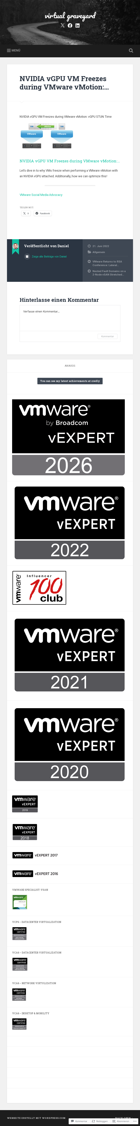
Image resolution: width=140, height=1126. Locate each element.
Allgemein (99, 252)
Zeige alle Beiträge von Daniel (49, 256)
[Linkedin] (77, 25)
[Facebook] (70, 25)
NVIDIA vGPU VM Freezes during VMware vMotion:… (64, 82)
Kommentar (107, 336)
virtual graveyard (70, 15)
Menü (16, 50)
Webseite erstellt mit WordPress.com (36, 1118)
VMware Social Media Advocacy (41, 195)
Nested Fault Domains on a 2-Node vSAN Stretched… (109, 273)
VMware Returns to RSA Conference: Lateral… (107, 263)
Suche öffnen (130, 50)
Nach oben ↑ (124, 1118)
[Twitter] (62, 25)
